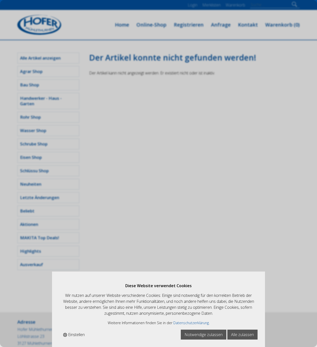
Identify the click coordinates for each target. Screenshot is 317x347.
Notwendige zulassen (204, 334)
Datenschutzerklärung (191, 322)
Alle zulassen (242, 334)
